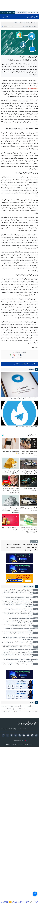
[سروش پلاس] (28, 735)
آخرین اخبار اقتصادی (29, 586)
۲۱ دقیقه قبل (36, 590)
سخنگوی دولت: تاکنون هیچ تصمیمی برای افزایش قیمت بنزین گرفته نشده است (17, 605)
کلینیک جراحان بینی (6, 711)
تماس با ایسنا (4, 729)
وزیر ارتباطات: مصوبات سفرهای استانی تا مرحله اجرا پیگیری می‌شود (18, 634)
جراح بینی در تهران (15, 706)
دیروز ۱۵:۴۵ (36, 664)
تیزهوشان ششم (7, 709)
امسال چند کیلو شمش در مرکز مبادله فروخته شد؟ (21, 626)
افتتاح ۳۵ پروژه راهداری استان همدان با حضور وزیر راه (19, 649)
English (17, 12)
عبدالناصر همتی (33, 550)
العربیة (21, 12)
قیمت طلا (18, 547)
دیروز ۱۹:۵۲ (36, 613)
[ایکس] (15, 735)
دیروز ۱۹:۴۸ (36, 618)
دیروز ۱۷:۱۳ (36, 646)
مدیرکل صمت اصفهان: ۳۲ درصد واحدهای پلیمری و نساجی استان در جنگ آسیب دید (18, 610)
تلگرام (33, 364)
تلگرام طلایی (25, 364)
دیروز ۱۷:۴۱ (36, 633)
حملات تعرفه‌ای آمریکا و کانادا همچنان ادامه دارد (21, 618)
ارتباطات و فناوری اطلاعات (31, 23)
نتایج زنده (3, 12)
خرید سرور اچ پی (20, 709)
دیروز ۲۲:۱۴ (36, 597)
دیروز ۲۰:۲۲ (36, 604)
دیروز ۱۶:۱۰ (36, 652)
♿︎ (35, 894)
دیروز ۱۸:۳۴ (36, 628)
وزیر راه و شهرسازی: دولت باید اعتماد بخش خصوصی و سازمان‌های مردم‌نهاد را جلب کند (19, 622)
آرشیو (14, 12)
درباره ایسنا (12, 729)
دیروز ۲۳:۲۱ (36, 592)
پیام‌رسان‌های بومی (32, 88)
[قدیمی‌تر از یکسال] (19, 384)
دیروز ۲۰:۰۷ (36, 609)
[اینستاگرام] (11, 735)
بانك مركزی (29, 545)
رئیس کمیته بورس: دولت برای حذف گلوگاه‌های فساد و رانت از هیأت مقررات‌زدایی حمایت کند (18, 660)
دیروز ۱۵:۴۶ (36, 659)
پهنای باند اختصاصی (25, 706)
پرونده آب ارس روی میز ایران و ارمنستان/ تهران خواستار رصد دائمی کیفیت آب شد (18, 638)
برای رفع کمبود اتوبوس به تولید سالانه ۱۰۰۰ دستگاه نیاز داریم (18, 652)
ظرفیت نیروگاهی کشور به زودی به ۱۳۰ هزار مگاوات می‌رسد (18, 590)
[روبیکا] (36, 735)
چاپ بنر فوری (34, 706)
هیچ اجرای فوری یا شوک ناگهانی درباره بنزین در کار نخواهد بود (17, 602)
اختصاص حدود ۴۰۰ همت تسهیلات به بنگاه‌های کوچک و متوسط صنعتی (17, 665)
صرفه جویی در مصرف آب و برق (29, 547)
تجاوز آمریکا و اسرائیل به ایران (13, 545)
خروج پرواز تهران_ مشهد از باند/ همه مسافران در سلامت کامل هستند (18, 594)
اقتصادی (35, 545)
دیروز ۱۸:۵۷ (36, 621)
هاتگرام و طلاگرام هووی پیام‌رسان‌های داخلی (26, 427)
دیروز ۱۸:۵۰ (36, 625)
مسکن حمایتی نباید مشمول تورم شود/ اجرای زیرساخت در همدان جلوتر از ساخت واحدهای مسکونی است (18, 598)
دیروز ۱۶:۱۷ (36, 649)
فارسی (25, 12)
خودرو (23, 545)
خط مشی (19, 729)
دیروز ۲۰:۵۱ (36, 602)
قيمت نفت (12, 547)
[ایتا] (32, 735)
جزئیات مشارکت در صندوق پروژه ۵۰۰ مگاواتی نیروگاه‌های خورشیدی (19, 629)
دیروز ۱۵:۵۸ (36, 655)
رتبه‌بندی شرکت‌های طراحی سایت (30, 711)
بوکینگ (19, 711)
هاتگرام (16, 364)
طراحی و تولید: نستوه (18, 740)
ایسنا (31, 16)
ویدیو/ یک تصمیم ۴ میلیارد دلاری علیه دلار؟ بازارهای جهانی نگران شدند (18, 615)
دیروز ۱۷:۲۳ (36, 642)
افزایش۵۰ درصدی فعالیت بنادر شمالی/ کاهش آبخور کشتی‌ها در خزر (17, 656)
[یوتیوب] (19, 735)
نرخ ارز (26, 550)
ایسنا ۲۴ (9, 12)
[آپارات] (3, 735)
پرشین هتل (14, 711)
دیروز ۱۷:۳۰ (36, 637)
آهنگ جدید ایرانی (6, 706)
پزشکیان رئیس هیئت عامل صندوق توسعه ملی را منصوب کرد (18, 647)
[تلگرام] (23, 735)
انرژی (7, 547)
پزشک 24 (33, 709)
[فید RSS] (7, 735)
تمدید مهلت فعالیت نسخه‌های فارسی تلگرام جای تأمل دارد (23, 398)
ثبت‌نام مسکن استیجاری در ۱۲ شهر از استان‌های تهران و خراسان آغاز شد (17, 643)
